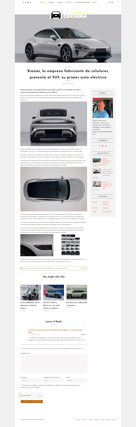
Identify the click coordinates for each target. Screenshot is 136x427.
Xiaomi (57, 268)
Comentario (26, 353)
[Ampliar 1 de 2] (51, 237)
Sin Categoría (107, 211)
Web (67, 377)
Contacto (69, 2)
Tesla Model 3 (49, 268)
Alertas (59, 2)
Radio (95, 2)
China (24, 268)
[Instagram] (30, 2)
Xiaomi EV (64, 268)
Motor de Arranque (83, 2)
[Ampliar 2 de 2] (85, 237)
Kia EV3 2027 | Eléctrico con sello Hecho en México (51, 305)
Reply (84, 334)
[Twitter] (102, 146)
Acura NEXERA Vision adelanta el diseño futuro (30, 305)
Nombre (24, 377)
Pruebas (51, 2)
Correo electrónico (52, 377)
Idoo (43, 419)
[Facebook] (99, 146)
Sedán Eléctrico (36, 268)
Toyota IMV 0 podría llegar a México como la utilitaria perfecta (103, 173)
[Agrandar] (85, 104)
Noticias (42, 2)
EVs (28, 268)
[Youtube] (28, 2)
